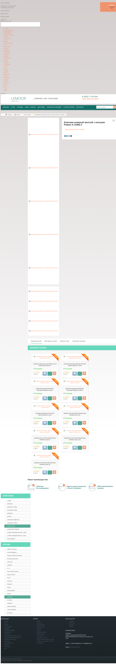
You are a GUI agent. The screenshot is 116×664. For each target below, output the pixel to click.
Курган (6, 80)
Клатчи (9, 516)
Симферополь (8, 58)
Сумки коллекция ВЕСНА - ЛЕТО (16, 535)
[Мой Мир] (71, 136)
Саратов (6, 54)
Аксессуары (11, 526)
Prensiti (9, 584)
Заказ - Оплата (30, 107)
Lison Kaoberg (11, 609)
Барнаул (6, 63)
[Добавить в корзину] (54, 373)
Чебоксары (7, 77)
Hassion (9, 600)
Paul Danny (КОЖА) (12, 571)
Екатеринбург (7, 31)
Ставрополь (7, 64)
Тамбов (6, 71)
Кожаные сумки (12, 523)
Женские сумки (12, 507)
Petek (9, 587)
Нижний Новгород (9, 35)
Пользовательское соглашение (12, 635)
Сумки (9, 500)
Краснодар (7, 53)
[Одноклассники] (69, 136)
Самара (6, 41)
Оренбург (6, 82)
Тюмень (6, 61)
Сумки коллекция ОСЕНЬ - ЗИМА (16, 532)
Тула (5, 87)
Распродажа (11, 538)
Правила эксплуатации (10, 639)
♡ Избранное (38, 98)
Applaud (9, 562)
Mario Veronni (11, 606)
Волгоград (7, 51)
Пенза (6, 85)
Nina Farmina (11, 590)
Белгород (6, 74)
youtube (71, 626)
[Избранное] (114, 121)
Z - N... (8, 568)
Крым (5, 59)
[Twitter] (67, 136)
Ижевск (6, 79)
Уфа (5, 45)
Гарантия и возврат (54, 107)
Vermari (9, 603)
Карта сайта (7, 646)
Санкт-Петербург (8, 30)
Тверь (5, 72)
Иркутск (6, 56)
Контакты (80, 107)
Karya (9, 593)
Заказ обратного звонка (90, 99)
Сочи (5, 67)
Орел (5, 84)
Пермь (6, 48)
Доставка (41, 107)
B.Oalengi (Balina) (12, 558)
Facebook (71, 621)
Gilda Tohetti (11, 574)
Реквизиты (7, 641)
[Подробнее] (45, 374)
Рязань (6, 66)
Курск (5, 89)
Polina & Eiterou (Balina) (14, 555)
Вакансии (6, 644)
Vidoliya (9, 581)
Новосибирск (7, 33)
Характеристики (36, 341)
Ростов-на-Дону (8, 43)
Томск (5, 90)
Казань (6, 36)
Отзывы (20, 107)
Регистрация (53, 98)
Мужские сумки (12, 510)
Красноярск (7, 46)
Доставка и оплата (51, 341)
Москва (6, 28)
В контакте (72, 623)
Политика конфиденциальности (12, 637)
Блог (5, 648)
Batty (9, 578)
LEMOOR (9, 565)
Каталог (6, 107)
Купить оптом (69, 107)
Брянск (6, 76)
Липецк (6, 69)
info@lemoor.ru (75, 647)
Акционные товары (13, 529)
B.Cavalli (10, 612)
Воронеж (6, 49)
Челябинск (7, 38)
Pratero (9, 597)
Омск (5, 40)
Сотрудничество (8, 643)
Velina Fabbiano (12, 552)
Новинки (10, 513)
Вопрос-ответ (64, 341)
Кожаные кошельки (13, 519)
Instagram (71, 624)
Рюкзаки (10, 503)
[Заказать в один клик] (50, 374)
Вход (45, 98)
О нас (13, 107)
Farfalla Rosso (12, 549)
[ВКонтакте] (65, 136)
